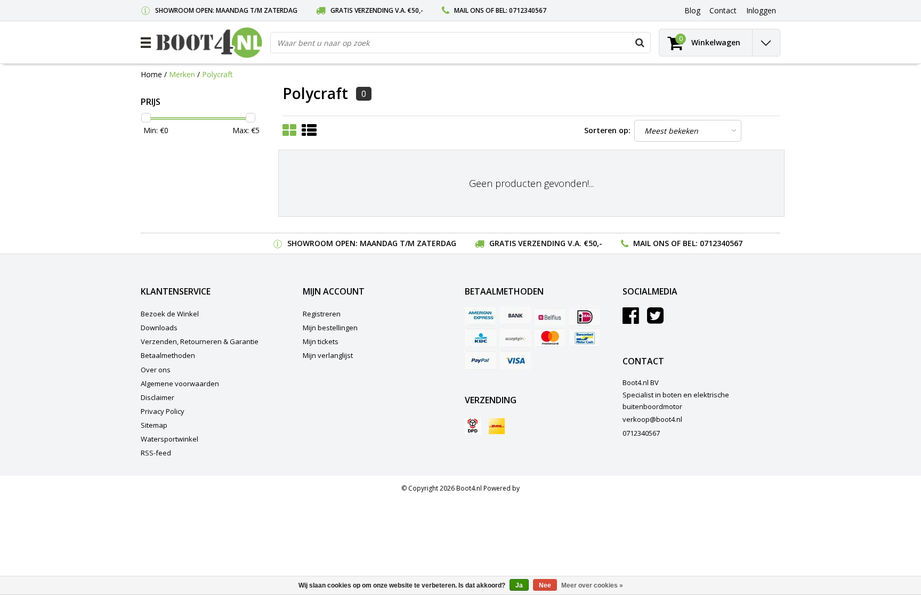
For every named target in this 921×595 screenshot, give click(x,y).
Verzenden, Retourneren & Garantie (199, 341)
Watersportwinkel (169, 439)
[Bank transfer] (515, 316)
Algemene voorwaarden (180, 383)
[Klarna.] (515, 338)
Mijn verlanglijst (328, 355)
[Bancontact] (585, 338)
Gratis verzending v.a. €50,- (376, 10)
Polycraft (217, 74)
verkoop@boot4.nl (652, 419)
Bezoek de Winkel (170, 314)
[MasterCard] (550, 338)
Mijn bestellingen (330, 327)
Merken (182, 74)
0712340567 (527, 10)
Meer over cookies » (592, 585)
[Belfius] (550, 316)
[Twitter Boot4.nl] (655, 319)
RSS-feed (156, 453)
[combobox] (460, 42)
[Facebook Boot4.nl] (631, 319)
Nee (545, 585)
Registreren (322, 314)
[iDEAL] (585, 316)
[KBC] (481, 338)
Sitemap (154, 425)
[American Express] (481, 316)
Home (151, 74)
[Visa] (515, 360)
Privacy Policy (162, 411)
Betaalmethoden (168, 355)
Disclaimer (157, 397)
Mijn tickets (320, 341)
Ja (519, 585)
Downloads (159, 327)
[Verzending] (473, 426)
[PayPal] (481, 360)
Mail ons (469, 10)
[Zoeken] (639, 42)
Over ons (156, 369)
